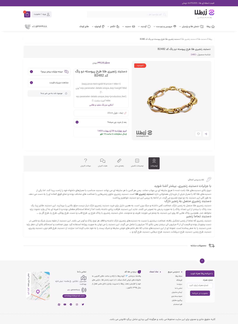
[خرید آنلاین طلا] (193, 14)
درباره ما (179, 284)
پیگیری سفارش (177, 300)
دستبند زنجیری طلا (188, 39)
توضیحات (154, 166)
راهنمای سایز (119, 166)
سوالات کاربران (85, 166)
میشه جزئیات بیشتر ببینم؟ (52, 71)
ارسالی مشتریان (177, 292)
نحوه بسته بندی (176, 296)
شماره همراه (208, 280)
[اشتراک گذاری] (206, 134)
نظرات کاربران (103, 166)
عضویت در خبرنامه (200, 293)
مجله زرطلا (178, 276)
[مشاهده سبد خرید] (27, 14)
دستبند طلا (202, 39)
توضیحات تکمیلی (137, 166)
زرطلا (210, 39)
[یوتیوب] (65, 304)
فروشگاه (179, 280)
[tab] (154, 163)
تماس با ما (178, 288)
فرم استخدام (177, 304)
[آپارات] (59, 304)
